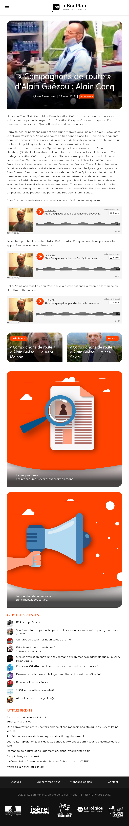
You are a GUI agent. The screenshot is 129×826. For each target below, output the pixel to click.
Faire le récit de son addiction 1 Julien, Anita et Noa (35, 649)
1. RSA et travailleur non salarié (35, 690)
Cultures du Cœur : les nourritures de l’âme (43, 639)
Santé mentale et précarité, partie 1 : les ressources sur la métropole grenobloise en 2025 (67, 632)
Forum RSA (87, 96)
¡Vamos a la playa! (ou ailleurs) (25, 766)
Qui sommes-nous (48, 781)
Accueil (16, 781)
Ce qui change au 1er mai (23, 756)
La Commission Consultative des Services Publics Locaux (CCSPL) (48, 761)
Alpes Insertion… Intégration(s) (35, 698)
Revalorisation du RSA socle (33, 682)
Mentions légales (81, 781)
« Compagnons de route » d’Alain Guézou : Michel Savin (92, 351)
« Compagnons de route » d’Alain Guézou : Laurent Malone (32, 351)
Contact (113, 781)
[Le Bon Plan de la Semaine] (64, 549)
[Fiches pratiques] (64, 429)
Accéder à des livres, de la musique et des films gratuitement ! (46, 736)
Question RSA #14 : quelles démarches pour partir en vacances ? (57, 666)
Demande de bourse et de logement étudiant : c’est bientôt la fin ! (58, 674)
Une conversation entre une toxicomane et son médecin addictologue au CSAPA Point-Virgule (68, 659)
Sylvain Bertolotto (43, 96)
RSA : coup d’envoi (28, 622)
